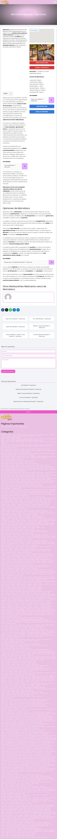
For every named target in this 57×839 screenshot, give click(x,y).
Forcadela (44, 571)
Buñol (41, 498)
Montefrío (8, 662)
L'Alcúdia (31, 597)
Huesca (7, 591)
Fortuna (8, 572)
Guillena (13, 585)
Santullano (10, 774)
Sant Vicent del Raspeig (41, 760)
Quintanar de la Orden (23, 721)
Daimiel (37, 549)
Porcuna (28, 709)
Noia (47, 675)
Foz (11, 572)
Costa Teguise (36, 542)
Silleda (22, 779)
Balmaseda (30, 481)
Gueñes (40, 584)
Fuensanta (47, 572)
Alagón (22, 441)
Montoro (7, 665)
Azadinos (27, 478)
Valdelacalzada (51, 805)
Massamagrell (10, 649)
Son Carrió (37, 780)
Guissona (30, 585)
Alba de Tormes (3, 444)
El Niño (18, 558)
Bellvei (24, 487)
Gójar (13, 580)
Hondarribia (8, 588)
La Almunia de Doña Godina (37, 600)
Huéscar (12, 591)
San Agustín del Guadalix (11, 734)
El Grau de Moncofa (38, 556)
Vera (17, 814)
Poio (23, 705)
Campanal (37, 510)
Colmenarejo (38, 537)
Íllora (16, 593)
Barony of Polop (20, 484)
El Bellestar (15, 555)
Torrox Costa (35, 799)
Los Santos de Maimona (46, 635)
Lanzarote (30, 617)
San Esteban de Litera (47, 735)
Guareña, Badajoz (20, 584)
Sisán (35, 779)
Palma (31, 689)
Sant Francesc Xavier (38, 753)
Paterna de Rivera (25, 693)
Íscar (39, 593)
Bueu (24, 498)
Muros (6, 671)
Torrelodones (10, 798)
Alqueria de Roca (24, 462)
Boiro (40, 494)
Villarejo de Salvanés (28, 828)
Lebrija (27, 625)
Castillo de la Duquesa (15, 526)
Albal (17, 444)
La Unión (36, 613)
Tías (11, 790)
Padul (10, 687)
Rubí (30, 729)
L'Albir (21, 597)
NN (40, 675)
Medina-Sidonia (41, 651)
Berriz (9, 492)
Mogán (20, 657)
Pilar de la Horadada (15, 700)
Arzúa (42, 475)
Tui (24, 802)
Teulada (47, 789)
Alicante (13, 456)
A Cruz (29, 434)
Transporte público (13, 800)
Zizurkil (6, 837)
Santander (29, 769)
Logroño (27, 630)
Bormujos (18, 497)
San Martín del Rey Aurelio (20, 741)
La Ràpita (30, 612)
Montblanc (8, 661)
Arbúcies (24, 468)
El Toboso (13, 562)
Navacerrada (39, 673)
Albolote (31, 444)
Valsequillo (34, 809)
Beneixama (14, 489)
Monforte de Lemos (45, 658)
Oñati (9, 683)
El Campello (27, 555)
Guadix (24, 582)
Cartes (40, 520)
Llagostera (31, 628)
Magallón (23, 639)
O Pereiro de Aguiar (42, 678)
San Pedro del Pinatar (15, 744)
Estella (8, 569)
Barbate (44, 482)
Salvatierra (46, 732)
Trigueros (45, 800)
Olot (32, 681)
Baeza (44, 479)
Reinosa (33, 722)
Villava (30, 830)
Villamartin (14, 822)
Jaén (31, 594)
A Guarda (40, 434)
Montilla (23, 664)
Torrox (29, 799)
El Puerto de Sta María (18, 561)
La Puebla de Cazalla (30, 610)
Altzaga (16, 463)
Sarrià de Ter (18, 776)
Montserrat (13, 665)
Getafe (31, 578)
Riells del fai (33, 725)
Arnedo (38, 472)
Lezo (7, 628)
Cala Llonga (22, 503)
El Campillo (34, 555)
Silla (19, 779)
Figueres (11, 571)
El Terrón (7, 562)
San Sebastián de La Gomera (37, 745)
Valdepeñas (18, 806)
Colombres (45, 537)
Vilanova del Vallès (11, 818)
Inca (20, 593)
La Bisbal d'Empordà (11, 601)
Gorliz (28, 580)
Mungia (30, 670)
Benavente (7, 489)
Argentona (6, 472)
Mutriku (6, 673)
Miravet (6, 657)
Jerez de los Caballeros (25, 596)
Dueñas (14, 553)
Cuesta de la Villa (34, 546)
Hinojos (34, 587)
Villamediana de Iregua (30, 822)
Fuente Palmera (42, 574)
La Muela (24, 607)
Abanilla (13, 437)
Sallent (12, 732)
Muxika (16, 673)
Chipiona (14, 533)
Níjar (38, 675)
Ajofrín (17, 441)
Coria (24, 540)
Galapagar (9, 577)
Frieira (22, 572)
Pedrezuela (20, 694)
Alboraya (42, 444)
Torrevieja (9, 799)
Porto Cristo (20, 710)
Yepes (18, 834)
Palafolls (24, 687)
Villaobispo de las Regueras (13, 827)
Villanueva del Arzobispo (22, 825)
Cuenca (27, 546)
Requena (15, 723)
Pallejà (26, 689)
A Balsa (9, 434)
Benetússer (27, 489)
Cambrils (31, 510)
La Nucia (30, 607)
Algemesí (21, 453)
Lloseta (6, 630)
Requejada (9, 723)
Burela (50, 498)
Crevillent (43, 543)
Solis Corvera (12, 780)
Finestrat (16, 571)
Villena (8, 831)
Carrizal (18, 520)
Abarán (8, 439)
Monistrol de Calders (11, 659)
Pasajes (13, 693)
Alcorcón (17, 450)
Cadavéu (36, 501)
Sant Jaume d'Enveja (20, 754)
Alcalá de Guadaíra (17, 446)
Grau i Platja (27, 581)
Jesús (33, 596)
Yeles (14, 834)
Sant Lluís (35, 757)
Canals (13, 513)
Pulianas (29, 719)
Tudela (12, 802)
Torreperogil (46, 798)
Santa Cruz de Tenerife (24, 763)
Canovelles (8, 516)
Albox (47, 444)
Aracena (33, 466)
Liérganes (15, 628)
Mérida (54, 652)
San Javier (39, 737)
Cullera (16, 548)
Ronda (30, 728)
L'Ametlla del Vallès (16, 598)
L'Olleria (9, 600)
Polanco (7, 706)
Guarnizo (35, 584)
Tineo (18, 790)
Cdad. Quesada (36, 527)
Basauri (11, 485)
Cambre (26, 510)
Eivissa (43, 553)
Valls (25, 809)
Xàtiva (24, 832)
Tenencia (26, 789)
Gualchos (29, 582)
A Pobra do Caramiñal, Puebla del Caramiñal (23, 436)
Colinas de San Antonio (38, 536)
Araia (45, 466)
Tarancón (17, 786)
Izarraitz (19, 594)
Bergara (32, 491)
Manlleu (16, 644)
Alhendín (8, 456)
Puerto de (24, 716)
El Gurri (46, 556)
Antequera (12, 466)
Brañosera (38, 497)
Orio (12, 684)
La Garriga (15, 604)
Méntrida (40, 652)
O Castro (9, 678)
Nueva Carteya (8, 677)
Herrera (29, 587)
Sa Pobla (38, 729)
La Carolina (15, 603)
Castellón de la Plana (13, 524)
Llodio (41, 629)
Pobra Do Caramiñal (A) (15, 705)
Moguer (29, 657)
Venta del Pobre (11, 814)
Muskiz (15, 671)
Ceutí (20, 532)
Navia (12, 675)
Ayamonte (17, 478)
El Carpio (40, 555)
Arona (42, 472)
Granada (7, 581)
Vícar (30, 814)
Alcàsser (33, 449)
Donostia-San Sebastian (23, 552)
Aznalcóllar (49, 478)
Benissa (17, 491)
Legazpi (47, 625)
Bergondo (37, 491)
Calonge (38, 507)
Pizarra (10, 702)
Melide (12, 652)
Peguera (23, 696)
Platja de (28, 702)
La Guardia (35, 604)
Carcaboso (22, 519)
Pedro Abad (27, 694)
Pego (19, 696)
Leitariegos (6, 626)
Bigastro (44, 492)
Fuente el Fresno (20, 574)
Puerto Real (38, 718)
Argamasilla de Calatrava (12, 471)
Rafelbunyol (47, 721)
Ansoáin (6, 466)
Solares (6, 780)
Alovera (6, 462)
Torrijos (14, 799)
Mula (21, 670)
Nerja (26, 675)
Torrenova (24, 798)
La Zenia (48, 614)
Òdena (22, 680)
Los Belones (50, 632)
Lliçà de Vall (24, 629)
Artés (21, 475)
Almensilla (32, 457)
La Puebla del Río (10, 612)
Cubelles (7, 546)
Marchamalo (26, 645)
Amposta (7, 465)
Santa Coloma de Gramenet (29, 761)
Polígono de (13, 706)
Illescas (12, 593)
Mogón (24, 657)
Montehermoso (16, 662)
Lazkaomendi (21, 625)
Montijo (18, 664)
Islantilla (14, 594)
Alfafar (15, 452)
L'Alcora (26, 597)
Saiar (29, 731)
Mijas (44, 654)
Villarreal (7, 830)
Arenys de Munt (29, 469)
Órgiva (2, 684)
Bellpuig (20, 487)
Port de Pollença (48, 709)
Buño (37, 498)
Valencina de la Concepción (12, 808)
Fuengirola (27, 572)
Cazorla (29, 527)
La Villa (21, 614)
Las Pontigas (33, 622)
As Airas (46, 475)
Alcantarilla (22, 449)
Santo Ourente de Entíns (12, 771)
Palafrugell (30, 687)
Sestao (41, 777)
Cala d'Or (7, 503)
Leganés (37, 625)
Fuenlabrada (34, 572)
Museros (11, 671)
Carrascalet (12, 520)
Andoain (18, 465)
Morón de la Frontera (21, 668)
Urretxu (22, 805)
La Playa (27, 609)
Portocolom (7, 712)
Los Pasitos (22, 635)
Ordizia (45, 683)
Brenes (6, 498)
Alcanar (6, 449)
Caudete (24, 527)
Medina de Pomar (21, 651)
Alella (6, 452)
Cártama (30, 520)
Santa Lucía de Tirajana (13, 766)
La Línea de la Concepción (12, 606)
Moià (33, 657)
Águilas (3, 441)
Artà (13, 475)
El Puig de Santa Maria (29, 561)
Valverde (40, 809)
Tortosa (42, 799)
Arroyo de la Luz (40, 473)
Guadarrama (11, 582)
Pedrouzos (8, 696)
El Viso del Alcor (37, 562)
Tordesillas (28, 792)
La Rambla (24, 612)
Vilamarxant (25, 816)
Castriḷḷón (24, 526)
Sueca (18, 783)
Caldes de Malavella (11, 505)
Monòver (19, 659)
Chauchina (32, 532)
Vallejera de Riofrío (12, 809)
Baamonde (23, 479)
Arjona (23, 472)
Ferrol (6, 571)
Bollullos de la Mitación (14, 495)
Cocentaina (22, 536)
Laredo (12, 619)
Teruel (42, 789)
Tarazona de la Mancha (33, 786)
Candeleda (48, 513)
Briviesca (14, 498)
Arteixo (17, 475)
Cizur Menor (9, 536)
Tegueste (9, 789)
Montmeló (28, 664)
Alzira (26, 463)
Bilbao (6, 494)
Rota (20, 729)
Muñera (25, 670)
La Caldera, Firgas (31, 601)
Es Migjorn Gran (16, 566)
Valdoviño (24, 806)
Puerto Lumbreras (29, 718)
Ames (29, 463)
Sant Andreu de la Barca (11, 748)
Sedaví (32, 776)
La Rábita (18, 612)
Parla (37, 691)
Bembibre (35, 487)
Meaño (10, 651)
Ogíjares (27, 680)
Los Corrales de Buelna (20, 633)
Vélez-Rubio (16, 812)
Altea (12, 463)
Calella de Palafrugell (37, 505)
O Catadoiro (16, 678)
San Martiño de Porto (33, 741)
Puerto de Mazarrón (42, 716)
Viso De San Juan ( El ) (37, 831)
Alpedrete (12, 462)
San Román (31, 744)
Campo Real (26, 511)
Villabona (15, 821)
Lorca (5, 632)
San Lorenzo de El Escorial (22, 739)
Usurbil (26, 805)
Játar (5, 596)
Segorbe (37, 776)
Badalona (34, 479)
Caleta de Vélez (10, 507)
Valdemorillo (4, 806)
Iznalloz (24, 594)
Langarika (19, 617)
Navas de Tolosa (20, 674)
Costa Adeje (28, 542)
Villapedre (23, 827)
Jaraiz (35, 594)
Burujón (21, 500)
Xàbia (20, 832)
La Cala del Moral (21, 601)
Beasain (33, 485)
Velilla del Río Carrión (37, 812)
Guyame (7, 587)
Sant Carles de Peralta (37, 750)
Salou (22, 732)
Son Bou (31, 780)
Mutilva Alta (26, 671)
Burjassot (11, 500)
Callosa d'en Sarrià (19, 507)
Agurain (13, 441)
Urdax (5, 805)
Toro (41, 792)
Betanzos (30, 492)
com (50, 537)
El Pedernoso (14, 559)
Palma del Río (37, 689)
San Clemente (37, 735)
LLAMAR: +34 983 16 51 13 (42, 67)
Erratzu (40, 565)
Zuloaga (33, 837)
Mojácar (38, 657)
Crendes (38, 543)
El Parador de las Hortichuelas (35, 558)
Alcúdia (39, 450)
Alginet (30, 453)
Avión (12, 478)
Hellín (14, 587)
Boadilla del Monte (33, 494)
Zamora (8, 835)
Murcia (41, 670)
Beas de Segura (25, 485)
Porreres (33, 709)
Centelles (7, 530)
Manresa (21, 644)
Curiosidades (16, 549)
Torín (38, 792)
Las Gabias (8, 620)
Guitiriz (35, 585)
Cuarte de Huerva (25, 545)
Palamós (36, 687)
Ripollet (15, 726)
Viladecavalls (34, 815)
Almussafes (26, 460)
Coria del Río (30, 540)
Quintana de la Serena (10, 721)
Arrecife (52, 472)
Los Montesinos (45, 633)
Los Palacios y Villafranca (12, 635)
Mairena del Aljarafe (9, 641)
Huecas (14, 590)
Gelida (11, 578)
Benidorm (45, 489)
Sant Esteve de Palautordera (17, 751)
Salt (26, 732)
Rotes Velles (25, 729)
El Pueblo (9, 561)
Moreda (13, 668)
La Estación (36, 603)
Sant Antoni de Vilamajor (13, 750)
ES (49, 565)
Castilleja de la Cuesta (32, 524)
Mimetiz (49, 654)
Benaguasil (48, 487)
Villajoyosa (8, 822)
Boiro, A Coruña (46, 494)
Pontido (22, 709)
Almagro (44, 456)
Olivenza (16, 681)
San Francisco (24, 737)
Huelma (19, 590)
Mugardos (16, 670)
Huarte (10, 590)
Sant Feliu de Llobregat (11, 753)
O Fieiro (22, 678)
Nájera (20, 673)
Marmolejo (12, 646)
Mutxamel (11, 673)
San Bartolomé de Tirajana (14, 735)
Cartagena (24, 520)
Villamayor (20, 822)
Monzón (19, 665)
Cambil (21, 510)
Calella (29, 505)
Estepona (17, 569)
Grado (32, 580)
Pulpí (34, 719)
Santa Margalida (24, 766)
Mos (29, 668)
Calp (42, 507)
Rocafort (48, 726)
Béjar (16, 487)
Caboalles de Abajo (9, 501)
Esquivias (28, 568)
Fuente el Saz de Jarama (31, 574)
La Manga (36, 606)
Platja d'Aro (22, 702)
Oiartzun (33, 680)
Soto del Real (32, 782)
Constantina (12, 539)
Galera (25, 577)
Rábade (42, 721)
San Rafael (24, 744)
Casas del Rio (23, 521)
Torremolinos (18, 798)
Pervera (30, 699)
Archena (30, 468)
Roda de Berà (12, 728)
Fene (46, 569)
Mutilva (20, 671)
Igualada (7, 593)
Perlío (20, 699)
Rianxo (31, 723)
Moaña (15, 657)
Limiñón (21, 628)
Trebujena (21, 800)
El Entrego (18, 556)
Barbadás (32, 482)
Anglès (37, 465)
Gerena (20, 578)
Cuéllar (22, 546)
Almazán (13, 457)
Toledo (34, 790)
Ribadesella (13, 725)
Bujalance (28, 498)
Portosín (13, 712)
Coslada (22, 542)
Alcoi (13, 450)
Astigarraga (28, 476)
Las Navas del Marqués (37, 620)
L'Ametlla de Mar (7, 598)
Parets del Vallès (30, 691)
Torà (19, 792)
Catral (19, 527)
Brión (10, 498)
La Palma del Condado (11, 609)
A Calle (14, 434)
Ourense (15, 686)
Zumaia (38, 837)
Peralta (16, 699)
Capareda (21, 516)
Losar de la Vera (17, 636)
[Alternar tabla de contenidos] (9, 94)
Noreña (51, 675)
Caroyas (50, 519)
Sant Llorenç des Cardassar (25, 757)
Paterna (18, 693)
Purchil (45, 719)
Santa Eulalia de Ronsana (13, 764)
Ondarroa (23, 683)
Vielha (39, 814)
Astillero (34, 476)
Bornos (23, 497)
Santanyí (35, 769)
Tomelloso (49, 790)
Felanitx (42, 569)
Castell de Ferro (20, 523)
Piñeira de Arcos (40, 700)
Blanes (21, 494)
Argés (11, 472)
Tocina (30, 790)
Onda (13, 683)
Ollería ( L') (22, 681)
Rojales (25, 728)
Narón (30, 673)
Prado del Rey (19, 713)
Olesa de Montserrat (45, 680)
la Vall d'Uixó (43, 613)
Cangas (20, 514)
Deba (41, 549)
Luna (7, 638)
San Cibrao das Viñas (27, 735)
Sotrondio (38, 782)
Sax (29, 776)
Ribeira (24, 725)
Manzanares (28, 644)
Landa (14, 617)
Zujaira (28, 837)
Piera (7, 700)
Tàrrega (18, 787)
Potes (30, 712)
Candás (29, 513)
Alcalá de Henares (27, 446)
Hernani (24, 587)
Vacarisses (43, 805)
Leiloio (51, 625)
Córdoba (9, 540)
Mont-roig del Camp (34, 659)
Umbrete (23, 803)
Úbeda (2, 803)
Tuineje (28, 802)
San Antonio (36, 734)
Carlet (39, 519)
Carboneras (15, 519)
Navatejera (7, 675)
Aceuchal (30, 439)
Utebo (30, 805)
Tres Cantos (32, 800)
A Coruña (24, 434)
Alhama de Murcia (12, 455)
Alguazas (47, 453)
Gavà (7, 578)
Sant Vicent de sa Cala (29, 760)
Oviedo (32, 686)
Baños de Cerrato (44, 481)
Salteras (30, 732)
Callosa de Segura (30, 507)
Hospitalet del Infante (31, 588)
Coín (27, 536)
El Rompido (44, 561)
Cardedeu (34, 519)
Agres (13, 440)
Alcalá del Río (8, 447)
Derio (19, 550)
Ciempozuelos (8, 535)
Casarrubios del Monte (13, 521)
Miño (8, 655)
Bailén (7, 481)
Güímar (18, 585)
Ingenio (28, 593)
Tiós (21, 790)
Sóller (18, 780)
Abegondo (14, 439)
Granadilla (13, 581)
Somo (26, 780)
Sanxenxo (22, 774)
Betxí (39, 492)
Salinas (8, 732)
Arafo (37, 466)
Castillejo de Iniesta (43, 524)
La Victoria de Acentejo (12, 614)
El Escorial (24, 556)
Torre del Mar (10, 793)
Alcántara (16, 449)
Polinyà (30, 706)
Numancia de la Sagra (37, 677)
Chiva (19, 533)
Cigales (19, 535)
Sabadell (9, 731)
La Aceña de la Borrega (17, 600)
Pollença (35, 706)
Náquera (25, 673)
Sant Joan (29, 754)
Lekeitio (12, 626)
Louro (23, 636)
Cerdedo (38, 530)
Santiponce (21, 770)
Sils (26, 779)
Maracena (14, 645)
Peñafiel (33, 696)
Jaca (28, 594)
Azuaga (5, 479)
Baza (15, 485)
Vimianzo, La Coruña (21, 831)
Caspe (39, 521)
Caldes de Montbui (22, 505)
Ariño (15, 472)
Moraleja (9, 667)
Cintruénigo (24, 535)
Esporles (22, 568)
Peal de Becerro (35, 693)
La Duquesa (29, 603)
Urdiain (9, 805)
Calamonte (20, 504)
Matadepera (26, 649)
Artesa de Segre (27, 475)
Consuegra (19, 539)
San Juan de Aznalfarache (42, 738)
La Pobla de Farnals (35, 609)
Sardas (32, 774)
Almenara (19, 457)
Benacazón (42, 487)
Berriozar (4, 492)
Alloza (27, 456)
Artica (33, 475)
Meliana (8, 652)
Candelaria (35, 513)
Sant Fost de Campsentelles (25, 753)
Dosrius (9, 553)
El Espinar (30, 556)
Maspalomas (15, 648)
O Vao (13, 680)
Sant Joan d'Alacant (38, 754)
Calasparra (27, 504)
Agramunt (8, 440)
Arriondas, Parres (17, 473)
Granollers (20, 581)
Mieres (34, 654)
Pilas (22, 700)
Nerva (30, 675)
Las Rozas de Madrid (43, 622)
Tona (15, 792)
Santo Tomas (23, 771)
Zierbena (28, 835)
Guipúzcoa (24, 585)
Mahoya (38, 639)
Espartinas (37, 566)
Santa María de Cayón (44, 766)
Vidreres (35, 814)
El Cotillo (50, 555)
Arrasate (47, 472)
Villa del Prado (16, 819)
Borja (13, 497)
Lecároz (32, 625)
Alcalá (9, 446)
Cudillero (12, 546)
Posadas (25, 712)
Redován (28, 722)
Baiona (12, 481)
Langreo (25, 617)
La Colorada (22, 603)
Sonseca (8, 782)
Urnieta (18, 805)
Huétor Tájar (18, 591)
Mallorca (6, 642)
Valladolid (37, 808)
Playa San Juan (40, 703)
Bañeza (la (36, 481)
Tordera (23, 792)
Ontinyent (40, 683)
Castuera (8, 527)
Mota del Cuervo (40, 668)
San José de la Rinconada (28, 738)
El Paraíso (46, 558)
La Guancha (28, 604)
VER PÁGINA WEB (41, 106)
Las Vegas (8, 623)
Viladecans (27, 815)
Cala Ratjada (44, 503)
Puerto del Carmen (9, 718)
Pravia (34, 713)
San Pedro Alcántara (46, 742)
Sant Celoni (47, 750)
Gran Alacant (38, 580)
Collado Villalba (10, 537)
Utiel (34, 805)
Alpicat (17, 462)
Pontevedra (17, 709)
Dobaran (33, 550)
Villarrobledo (13, 830)
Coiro (30, 536)
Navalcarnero (47, 673)
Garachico (40, 577)
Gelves (16, 578)
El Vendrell (18, 562)
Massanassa (19, 649)
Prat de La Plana (28, 713)
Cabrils (20, 501)
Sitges (39, 779)
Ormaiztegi (16, 684)
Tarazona (23, 786)
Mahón (33, 639)
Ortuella (43, 684)
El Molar (14, 558)
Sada (20, 731)
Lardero (8, 619)
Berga (27, 491)
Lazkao (15, 625)
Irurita (35, 593)
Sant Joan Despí (23, 755)
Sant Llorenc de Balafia (12, 757)
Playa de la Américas (14, 703)
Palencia (22, 689)
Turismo (36, 802)
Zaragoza (13, 835)
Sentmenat (18, 777)
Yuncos (22, 834)
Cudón (17, 546)
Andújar (33, 465)
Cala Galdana (14, 503)
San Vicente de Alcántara (13, 747)
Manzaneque (7, 645)
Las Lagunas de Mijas (25, 620)
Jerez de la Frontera (13, 596)
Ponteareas (9, 707)
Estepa (12, 569)
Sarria (12, 776)
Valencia (30, 806)
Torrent (30, 798)
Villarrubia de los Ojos (22, 830)
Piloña (25, 700)
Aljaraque (18, 456)
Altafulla (8, 463)
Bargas (13, 484)
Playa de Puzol (24, 703)
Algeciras (15, 453)
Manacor (16, 642)
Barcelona (7, 484)
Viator (24, 814)
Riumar (25, 726)
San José (8, 738)
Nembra (22, 675)
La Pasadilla (21, 609)
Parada (8, 691)
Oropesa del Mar (24, 684)
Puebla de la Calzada (29, 715)
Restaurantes (21, 723)
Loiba (32, 630)
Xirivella (6, 834)
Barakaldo (20, 482)
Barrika (32, 484)
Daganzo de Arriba (30, 549)
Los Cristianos (30, 633)
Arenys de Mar (20, 469)
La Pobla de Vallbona (46, 609)
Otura (10, 686)
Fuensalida (41, 572)
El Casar (45, 555)
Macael (11, 638)
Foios (24, 571)
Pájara (19, 687)
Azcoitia (32, 478)
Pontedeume (9, 709)
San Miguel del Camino (34, 742)
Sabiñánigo (15, 731)
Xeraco (28, 832)
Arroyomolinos (7, 475)
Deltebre (11, 550)
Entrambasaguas (24, 565)
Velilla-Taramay (47, 812)
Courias (20, 543)
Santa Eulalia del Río (25, 764)
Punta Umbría (39, 719)
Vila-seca (15, 815)
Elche (43, 562)
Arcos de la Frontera (44, 468)
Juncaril (17, 597)
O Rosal (9, 680)
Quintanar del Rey (34, 721)
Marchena (33, 645)
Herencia (19, 587)
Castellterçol (22, 524)
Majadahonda (19, 641)
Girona (4, 580)
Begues (12, 487)
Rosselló (16, 729)
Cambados (15, 510)
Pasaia (8, 693)
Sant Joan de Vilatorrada (12, 755)
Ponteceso (16, 707)
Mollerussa (6, 658)
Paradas (13, 691)
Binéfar (10, 494)
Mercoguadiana (47, 652)
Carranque (5, 520)
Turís (32, 802)
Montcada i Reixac (27, 661)
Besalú (20, 492)
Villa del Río (24, 819)
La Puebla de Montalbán (43, 610)
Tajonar (6, 784)
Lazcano (11, 625)
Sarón (8, 776)
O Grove (27, 678)
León (16, 626)
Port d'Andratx (39, 709)
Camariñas (16, 508)
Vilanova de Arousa (34, 816)
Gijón (50, 578)
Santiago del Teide (13, 770)
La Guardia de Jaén (44, 604)
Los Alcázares (15, 632)
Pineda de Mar (31, 700)
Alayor (53, 441)
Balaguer (17, 481)
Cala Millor (36, 503)
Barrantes (27, 484)
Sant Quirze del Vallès (21, 758)
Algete (26, 453)
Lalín (16, 616)
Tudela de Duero (19, 802)
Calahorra (13, 504)
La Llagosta (23, 606)
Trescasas (38, 800)
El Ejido (13, 556)
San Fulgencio (32, 737)
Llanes (36, 628)
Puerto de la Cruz (32, 716)
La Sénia (17, 613)
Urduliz (13, 805)
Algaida (23, 452)
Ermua (36, 565)
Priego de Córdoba (14, 715)
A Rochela (38, 436)
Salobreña (17, 732)
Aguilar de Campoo (27, 440)
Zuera (10, 837)
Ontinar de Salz (33, 683)
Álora (2, 462)
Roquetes (6, 729)
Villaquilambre (9, 828)
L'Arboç (24, 598)
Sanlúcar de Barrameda (26, 747)
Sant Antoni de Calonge (38, 748)
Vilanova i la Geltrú (21, 818)
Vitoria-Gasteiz (9, 832)
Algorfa (42, 453)
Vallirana (20, 809)
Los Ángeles (23, 632)
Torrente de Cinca (37, 798)
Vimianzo (13, 831)
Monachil (25, 658)
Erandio (31, 565)
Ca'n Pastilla (27, 500)
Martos (23, 646)
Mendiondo (28, 652)
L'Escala (34, 598)
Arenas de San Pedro (11, 469)
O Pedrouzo (33, 678)
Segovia (43, 776)
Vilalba (19, 816)
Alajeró (30, 441)
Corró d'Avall (16, 542)
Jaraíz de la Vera (42, 594)
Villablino (10, 821)
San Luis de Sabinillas (35, 739)
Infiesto (23, 593)
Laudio (6, 625)
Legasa (42, 625)
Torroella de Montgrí (22, 799)
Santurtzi (17, 774)
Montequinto (7, 664)
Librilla (10, 628)
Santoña (36, 771)
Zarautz (23, 835)
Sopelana (13, 782)
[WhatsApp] (10, 310)
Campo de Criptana (17, 511)
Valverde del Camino (10, 811)
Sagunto (25, 731)
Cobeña (15, 536)
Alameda (35, 441)
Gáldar (20, 577)
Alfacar (10, 452)
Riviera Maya (42, 726)
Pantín (22, 690)
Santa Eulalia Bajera (36, 763)
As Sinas (13, 476)
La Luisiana (29, 606)
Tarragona (12, 787)
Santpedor (9, 773)
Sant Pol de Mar (11, 758)
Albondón (37, 444)
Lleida (6, 629)
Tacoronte (27, 783)
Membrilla (21, 652)
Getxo (40, 578)
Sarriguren (24, 776)
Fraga (14, 572)
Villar (15, 828)
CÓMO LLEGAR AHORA (42, 63)
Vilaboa (21, 815)
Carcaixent (28, 519)
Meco (14, 651)
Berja (42, 491)
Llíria (38, 629)
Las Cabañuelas (30, 619)
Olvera (5, 683)
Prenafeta (6, 715)
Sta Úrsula (8, 783)
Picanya (39, 699)
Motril (8, 670)
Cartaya (35, 520)
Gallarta (30, 577)
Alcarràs (28, 449)
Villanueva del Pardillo (34, 825)
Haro (11, 587)
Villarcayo (20, 828)
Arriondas (9, 473)
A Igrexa (45, 434)
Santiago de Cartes (43, 769)
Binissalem (15, 494)
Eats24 (28, 553)
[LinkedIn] (14, 310)
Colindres (47, 536)
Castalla (13, 523)
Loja (35, 630)
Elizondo (12, 564)
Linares (26, 628)
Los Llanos (37, 633)
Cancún (24, 513)
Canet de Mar (13, 514)
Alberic (26, 444)
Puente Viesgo (17, 716)
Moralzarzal (36, 667)
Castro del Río (31, 526)
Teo (30, 789)
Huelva (24, 590)
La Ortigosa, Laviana (44, 607)
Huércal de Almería (31, 590)
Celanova (21, 529)
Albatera (22, 444)
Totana (6, 800)
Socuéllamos (45, 779)
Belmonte (29, 487)
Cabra (16, 501)
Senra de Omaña (10, 777)
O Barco (46, 677)
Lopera (47, 630)
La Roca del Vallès (45, 612)
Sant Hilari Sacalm (9, 754)
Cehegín (16, 529)
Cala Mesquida (29, 503)
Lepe (19, 626)
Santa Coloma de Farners (14, 761)
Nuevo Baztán (16, 677)
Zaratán (19, 835)
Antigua (17, 466)
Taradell (12, 786)
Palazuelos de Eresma (13, 689)
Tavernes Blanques (36, 787)
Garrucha (46, 577)
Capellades (34, 516)
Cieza (14, 535)
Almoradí (13, 460)
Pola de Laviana (29, 705)
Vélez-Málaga (9, 812)
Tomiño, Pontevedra (8, 792)
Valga (32, 808)
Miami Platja (17, 654)
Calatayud (33, 504)
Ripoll (11, 726)
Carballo (9, 519)
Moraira (42, 665)
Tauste (29, 787)
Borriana (28, 497)
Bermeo (46, 491)
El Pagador (24, 558)
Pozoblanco (35, 712)
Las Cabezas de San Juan (42, 619)
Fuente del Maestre (10, 574)
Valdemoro (11, 806)
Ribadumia (19, 725)
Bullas (33, 498)
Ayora (22, 478)
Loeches (22, 630)
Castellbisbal (38, 523)
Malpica (11, 642)
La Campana (40, 601)
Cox (24, 543)
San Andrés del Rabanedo (25, 734)
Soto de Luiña (24, 782)
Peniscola (11, 699)
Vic (27, 814)
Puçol (22, 715)
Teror (33, 789)
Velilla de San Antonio (25, 812)
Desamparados (26, 550)
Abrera (19, 439)
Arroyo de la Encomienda (28, 473)
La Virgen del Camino (39, 614)
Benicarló (33, 489)
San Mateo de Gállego (44, 741)
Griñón (32, 581)
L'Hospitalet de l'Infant (42, 598)
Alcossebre (28, 450)
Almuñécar (19, 460)
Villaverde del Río (37, 830)
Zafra (26, 834)
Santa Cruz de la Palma (12, 763)
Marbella (20, 645)
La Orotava (35, 607)
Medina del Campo (31, 651)
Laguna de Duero (9, 616)
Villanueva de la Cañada (25, 824)
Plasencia (15, 702)
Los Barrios (43, 632)
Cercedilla (20, 530)
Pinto (7, 702)
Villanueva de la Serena (38, 824)
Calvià (46, 507)
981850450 (3, 434)
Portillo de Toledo (11, 710)
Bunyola (46, 498)
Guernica (46, 584)
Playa (7, 703)
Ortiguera (38, 684)
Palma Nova (45, 689)
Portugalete (19, 712)
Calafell (8, 504)
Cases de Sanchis (32, 521)
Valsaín (29, 809)
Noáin (43, 675)
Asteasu (22, 476)
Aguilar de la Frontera (38, 440)
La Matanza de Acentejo (45, 606)
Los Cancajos (10, 633)
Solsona (22, 780)
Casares (52, 520)
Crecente (28, 543)
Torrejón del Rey (10, 796)
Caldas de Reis (41, 504)
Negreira (17, 675)
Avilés (8, 478)
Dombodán (44, 550)
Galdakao (15, 577)
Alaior (26, 441)
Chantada (25, 532)
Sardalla (28, 774)
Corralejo (9, 542)
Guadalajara (47, 581)
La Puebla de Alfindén (19, 610)
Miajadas (10, 654)
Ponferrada (41, 706)
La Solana (30, 613)
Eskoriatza (23, 566)
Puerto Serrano (10, 719)
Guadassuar (18, 582)
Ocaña (18, 680)
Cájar (45, 501)
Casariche (3, 521)
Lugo (36, 636)
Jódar (8, 597)
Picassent (44, 699)
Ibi (41, 591)
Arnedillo (33, 472)
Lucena (32, 636)
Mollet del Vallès (14, 658)
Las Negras (46, 620)
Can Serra (7, 513)
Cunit (6, 549)
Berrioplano (52, 491)
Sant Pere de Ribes (43, 757)
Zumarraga (44, 837)
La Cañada (47, 601)
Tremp (26, 800)
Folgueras (29, 571)
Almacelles (32, 456)
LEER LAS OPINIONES (42, 112)
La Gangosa (8, 604)
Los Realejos (29, 635)
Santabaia (22, 769)
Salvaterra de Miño (37, 732)
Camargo (9, 508)
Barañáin (26, 482)
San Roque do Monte (23, 745)
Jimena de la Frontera (44, 596)
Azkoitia (37, 478)
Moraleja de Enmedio (18, 667)
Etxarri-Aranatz (24, 569)
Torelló (34, 792)
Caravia (21, 517)
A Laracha (50, 434)
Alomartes (32, 460)
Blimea (25, 494)
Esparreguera (30, 566)
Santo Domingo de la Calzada (33, 770)
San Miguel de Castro (10, 742)
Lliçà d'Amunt (16, 629)
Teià (18, 789)
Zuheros (23, 837)
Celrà (26, 529)
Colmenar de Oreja (20, 537)
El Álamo (10, 555)
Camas (9, 510)
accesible (24, 439)
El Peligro (20, 559)
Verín (20, 814)
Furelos (17, 575)
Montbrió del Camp (17, 661)
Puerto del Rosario (19, 718)
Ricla (28, 725)
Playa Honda (32, 703)
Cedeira (8, 529)
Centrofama (13, 530)
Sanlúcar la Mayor (38, 747)
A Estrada (34, 434)
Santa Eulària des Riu (36, 764)
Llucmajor (11, 630)
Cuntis (10, 549)
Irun (32, 593)
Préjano (39, 713)
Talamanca (12, 784)
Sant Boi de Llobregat (25, 750)
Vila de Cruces (49, 814)
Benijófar (12, 491)
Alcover (34, 450)
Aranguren (7, 468)
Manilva (6, 644)
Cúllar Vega (10, 548)
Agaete (52, 439)
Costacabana (44, 542)
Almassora (7, 457)
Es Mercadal (9, 566)
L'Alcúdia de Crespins (39, 597)
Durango (19, 553)
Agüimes (8, 441)
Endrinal (17, 565)
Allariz (23, 456)
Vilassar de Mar (45, 818)
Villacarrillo (21, 821)
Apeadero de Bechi (25, 466)
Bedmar (7, 487)
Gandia (34, 577)
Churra (23, 533)
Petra (34, 699)
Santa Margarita (34, 766)
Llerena (10, 629)
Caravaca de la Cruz (12, 517)
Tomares (44, 790)
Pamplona (17, 690)
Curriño (22, 549)
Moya (11, 670)
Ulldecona (17, 803)
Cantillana (14, 516)
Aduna (47, 439)
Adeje (40, 439)
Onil (28, 683)
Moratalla (7, 668)
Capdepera (28, 516)
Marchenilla (40, 645)
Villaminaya (40, 822)
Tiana (7, 790)
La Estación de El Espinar (46, 603)
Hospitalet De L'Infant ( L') (18, 588)
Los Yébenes (9, 636)
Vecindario (19, 811)
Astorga (39, 476)
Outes (27, 686)
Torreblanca (10, 795)
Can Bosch (38, 511)
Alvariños (21, 463)
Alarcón (46, 441)
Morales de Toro (28, 667)
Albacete (8, 444)
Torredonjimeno (26, 795)
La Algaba (26, 600)
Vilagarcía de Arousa (11, 816)
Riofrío (7, 726)
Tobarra (25, 790)
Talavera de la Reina (21, 784)
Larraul (17, 619)
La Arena (48, 600)
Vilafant (40, 815)
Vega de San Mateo (28, 811)
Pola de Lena (37, 705)
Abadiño (8, 437)
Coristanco (37, 540)
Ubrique (7, 803)
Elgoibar (7, 564)
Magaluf (28, 639)
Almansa (49, 456)
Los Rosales (36, 635)
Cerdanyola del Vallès (29, 530)
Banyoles (9, 482)
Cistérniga (31, 535)
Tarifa (7, 787)
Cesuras (12, 532)
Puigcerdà (23, 719)
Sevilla (45, 777)
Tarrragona (24, 787)
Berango (22, 491)
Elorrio (17, 564)
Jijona (37, 596)
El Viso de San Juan (27, 562)
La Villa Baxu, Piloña (28, 614)
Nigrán (34, 675)
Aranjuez (13, 468)
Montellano (24, 662)
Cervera (7, 532)
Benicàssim (39, 489)
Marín (7, 646)
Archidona (35, 468)
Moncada (31, 658)
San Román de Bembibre (41, 744)
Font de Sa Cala (37, 571)
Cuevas (41, 546)
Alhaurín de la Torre (23, 455)
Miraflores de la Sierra (16, 655)
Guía (50, 584)
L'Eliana (29, 598)
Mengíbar (34, 652)
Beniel (50, 489)
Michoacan (24, 654)
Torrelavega (18, 796)
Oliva (7, 681)
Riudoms (20, 726)
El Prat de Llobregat (45, 559)
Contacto (15, 426)
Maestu (18, 639)
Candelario (42, 513)
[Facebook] (2, 310)
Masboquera (8, 648)
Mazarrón (5, 651)
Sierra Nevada (8, 779)
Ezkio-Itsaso (36, 569)
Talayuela (6, 786)
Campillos (8, 511)
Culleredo (21, 548)
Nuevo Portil (24, 677)
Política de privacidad (6, 426)
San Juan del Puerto (10, 739)
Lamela (10, 617)
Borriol (33, 497)
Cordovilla (15, 540)
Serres (32, 777)
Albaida (13, 444)
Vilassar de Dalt (36, 818)
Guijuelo (8, 585)
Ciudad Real (38, 535)
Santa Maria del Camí (18, 767)
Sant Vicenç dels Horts (16, 760)
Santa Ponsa (16, 769)
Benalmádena (7, 488)
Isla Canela (44, 593)
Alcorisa (23, 450)
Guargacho (29, 584)
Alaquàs (41, 441)
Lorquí (9, 632)
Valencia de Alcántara (39, 806)
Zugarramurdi (16, 837)
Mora (23, 665)
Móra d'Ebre (28, 665)
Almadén (38, 456)
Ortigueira (32, 684)
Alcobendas (8, 450)
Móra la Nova (35, 665)
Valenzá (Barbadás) (25, 808)
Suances (14, 783)
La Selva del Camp (9, 613)
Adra (44, 439)
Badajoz (29, 479)
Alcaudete (39, 449)
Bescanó (25, 492)
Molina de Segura (45, 657)
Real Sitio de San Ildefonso (11, 722)
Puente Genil (9, 716)
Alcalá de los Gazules (38, 446)
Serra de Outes (25, 777)
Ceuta (16, 532)
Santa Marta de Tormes (31, 767)
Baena (39, 479)
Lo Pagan (17, 630)
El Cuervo (8, 556)
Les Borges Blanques (26, 626)
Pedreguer (8, 694)
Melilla (16, 652)
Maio (42, 639)
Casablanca (46, 520)
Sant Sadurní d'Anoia (32, 758)
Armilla (28, 472)
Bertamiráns (14, 492)
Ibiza (44, 591)
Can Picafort (45, 511)
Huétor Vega (25, 591)
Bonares (9, 497)
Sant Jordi (31, 755)
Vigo (43, 814)
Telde (21, 789)
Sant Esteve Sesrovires (30, 751)
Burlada (16, 500)
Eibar (39, 553)
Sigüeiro (15, 779)
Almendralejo (26, 457)
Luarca (27, 636)
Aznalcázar (43, 478)
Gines (53, 578)
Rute (34, 729)
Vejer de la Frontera (39, 811)
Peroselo (25, 699)
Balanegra (23, 481)
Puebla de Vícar (40, 715)
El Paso (8, 559)
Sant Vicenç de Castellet (45, 758)
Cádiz (41, 501)
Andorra (23, 465)
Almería (38, 457)
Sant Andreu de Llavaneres (25, 748)
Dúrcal (24, 553)
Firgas (20, 571)
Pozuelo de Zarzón (10, 713)
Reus (27, 723)
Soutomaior (45, 782)
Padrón (6, 687)
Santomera (30, 771)
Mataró (32, 649)
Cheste (37, 532)
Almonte (8, 460)
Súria (22, 783)
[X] (6, 310)
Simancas (30, 779)
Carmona (44, 519)
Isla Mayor (8, 594)
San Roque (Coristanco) (11, 745)
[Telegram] (18, 310)
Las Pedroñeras (18, 622)
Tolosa (39, 790)
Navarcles (12, 674)
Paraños (18, 691)
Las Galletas (16, 620)
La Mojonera (10, 607)
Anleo (41, 465)
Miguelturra (39, 654)
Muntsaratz (36, 670)
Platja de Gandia (35, 702)
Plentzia (6, 705)
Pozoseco (41, 712)
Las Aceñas (22, 619)
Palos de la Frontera (9, 690)
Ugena (12, 803)
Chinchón (8, 533)
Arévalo (46, 469)
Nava (34, 673)
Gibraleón (45, 578)
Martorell (18, 646)
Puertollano (17, 719)
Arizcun (19, 472)
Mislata (11, 657)
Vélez (46, 811)
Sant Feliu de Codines (43, 751)
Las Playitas (26, 622)
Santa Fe (45, 764)
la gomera (21, 604)
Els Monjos (28, 564)
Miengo (29, 654)
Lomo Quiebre (41, 630)
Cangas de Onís (27, 514)
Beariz (19, 485)
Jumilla (13, 597)
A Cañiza (19, 434)
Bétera (35, 492)
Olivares (11, 681)
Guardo (8, 584)
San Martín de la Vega (47, 739)
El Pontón (37, 559)
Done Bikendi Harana (10, 552)
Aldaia (43, 450)
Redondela (22, 722)
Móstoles (33, 668)
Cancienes (18, 513)
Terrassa (38, 789)
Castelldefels (46, 523)
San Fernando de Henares (13, 737)
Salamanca (34, 731)
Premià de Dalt (45, 713)
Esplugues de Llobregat (13, 568)
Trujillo (7, 802)
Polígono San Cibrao (22, 706)
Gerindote (25, 578)
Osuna (6, 686)
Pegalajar (14, 696)
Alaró (50, 441)
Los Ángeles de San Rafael (33, 632)
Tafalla (32, 783)
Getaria (36, 578)
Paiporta (15, 687)
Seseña (36, 777)
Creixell (33, 543)
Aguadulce (18, 440)
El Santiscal (50, 561)
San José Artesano (16, 738)
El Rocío (38, 561)
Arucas (38, 475)
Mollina (20, 658)
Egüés (35, 553)
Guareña (13, 584)
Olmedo (28, 681)
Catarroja (14, 527)
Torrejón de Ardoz (35, 795)
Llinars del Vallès (32, 629)
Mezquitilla (4, 654)
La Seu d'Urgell (23, 613)
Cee (12, 529)
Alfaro (19, 452)
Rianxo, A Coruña (38, 723)
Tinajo (14, 790)
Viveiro (16, 832)
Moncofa (37, 658)
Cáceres (25, 501)
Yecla (10, 834)
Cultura (26, 548)
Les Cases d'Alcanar (38, 626)
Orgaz (50, 683)
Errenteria (45, 565)
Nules (29, 677)
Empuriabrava (10, 565)
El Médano (8, 558)
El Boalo (21, 555)
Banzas (15, 482)
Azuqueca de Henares (13, 479)
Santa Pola (9, 769)
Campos (32, 511)
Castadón (7, 523)
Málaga (26, 641)
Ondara (18, 683)
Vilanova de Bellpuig (45, 816)
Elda (46, 562)
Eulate (30, 569)
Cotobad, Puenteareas (11, 543)
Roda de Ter (20, 728)
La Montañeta (17, 607)
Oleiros (37, 680)
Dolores (38, 550)
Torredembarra (17, 795)
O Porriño (50, 678)
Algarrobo (9, 453)
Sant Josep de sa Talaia (40, 755)
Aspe (17, 476)
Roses (11, 729)
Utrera (37, 805)
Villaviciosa (45, 830)
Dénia (15, 550)
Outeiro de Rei (21, 686)
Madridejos (12, 639)
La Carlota (9, 603)
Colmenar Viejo (30, 537)
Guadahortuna (38, 581)
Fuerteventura (10, 575)
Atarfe (43, 476)
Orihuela (7, 684)
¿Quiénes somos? (23, 426)
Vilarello (29, 818)
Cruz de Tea (17, 545)
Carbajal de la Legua (29, 517)
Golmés (17, 580)
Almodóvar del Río (10, 459)
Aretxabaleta (40, 469)
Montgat (13, 664)
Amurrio (13, 465)
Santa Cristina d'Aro (42, 761)
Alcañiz (11, 449)
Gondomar (23, 580)
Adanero (36, 439)
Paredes (23, 691)
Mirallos (24, 655)
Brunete (20, 498)
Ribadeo (7, 725)
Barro (6, 485)
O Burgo (51, 677)
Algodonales (36, 453)
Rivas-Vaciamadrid (33, 726)
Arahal (41, 466)
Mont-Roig (25, 659)
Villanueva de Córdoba (12, 824)
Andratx (28, 465)
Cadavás (31, 501)
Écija (32, 553)
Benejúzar (20, 489)
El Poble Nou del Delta (28, 559)
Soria (18, 782)
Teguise (14, 789)
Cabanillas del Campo (36, 500)
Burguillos (5, 500)
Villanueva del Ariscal (10, 825)
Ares (35, 469)
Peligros (28, 696)
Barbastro (38, 482)
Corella (20, 540)
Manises (11, 644)
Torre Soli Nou (18, 793)
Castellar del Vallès (29, 523)
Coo (24, 539)
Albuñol (51, 444)
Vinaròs (29, 831)
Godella (9, 580)
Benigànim (6, 491)
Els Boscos (22, 564)
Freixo (18, 572)
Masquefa (22, 648)
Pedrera (14, 694)
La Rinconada (36, 612)
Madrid (6, 639)
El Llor (50, 556)
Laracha (36, 617)
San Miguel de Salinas (22, 742)
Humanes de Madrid (34, 591)
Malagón (31, 641)
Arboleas (19, 468)
